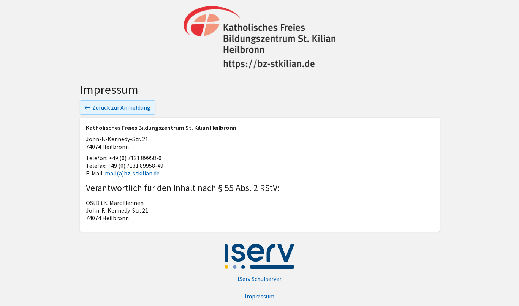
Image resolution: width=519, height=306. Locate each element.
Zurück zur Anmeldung (121, 107)
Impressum (259, 296)
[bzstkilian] (259, 38)
